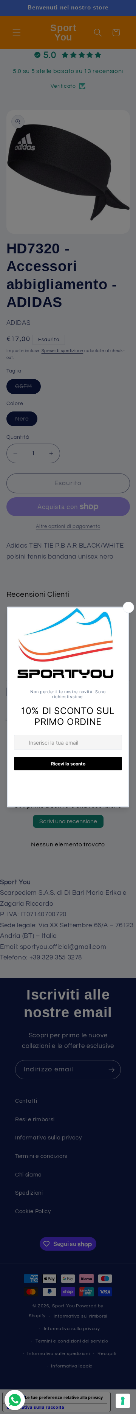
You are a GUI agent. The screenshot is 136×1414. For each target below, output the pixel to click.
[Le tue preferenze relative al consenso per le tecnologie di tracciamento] (123, 1401)
